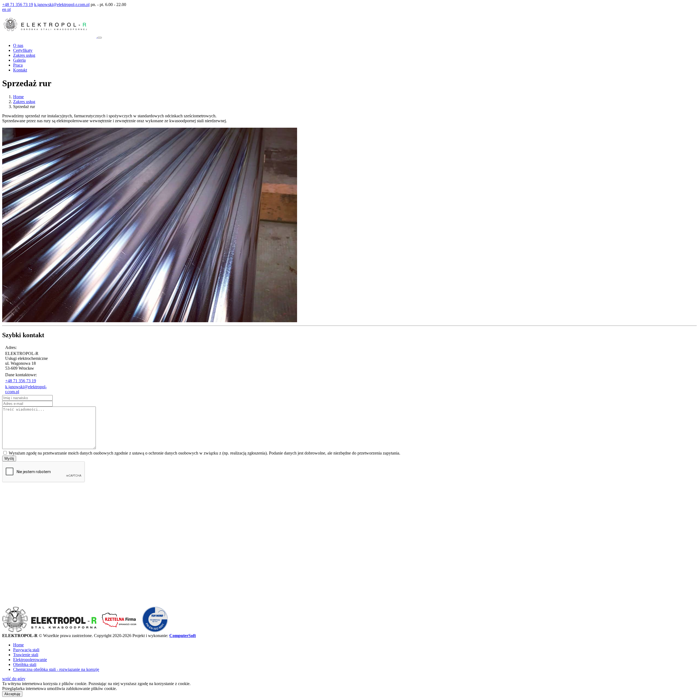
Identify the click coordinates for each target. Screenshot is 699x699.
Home (18, 96)
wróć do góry (13, 678)
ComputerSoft (182, 635)
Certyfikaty (22, 50)
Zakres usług (24, 55)
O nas (18, 45)
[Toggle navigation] (99, 37)
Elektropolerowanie (30, 659)
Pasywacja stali (26, 649)
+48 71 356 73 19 (17, 4)
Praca (18, 65)
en (4, 9)
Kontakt (20, 70)
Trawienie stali (25, 654)
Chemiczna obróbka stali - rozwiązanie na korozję (56, 669)
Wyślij (9, 458)
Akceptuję (12, 694)
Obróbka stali (24, 664)
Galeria (19, 60)
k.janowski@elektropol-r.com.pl (62, 4)
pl (9, 9)
